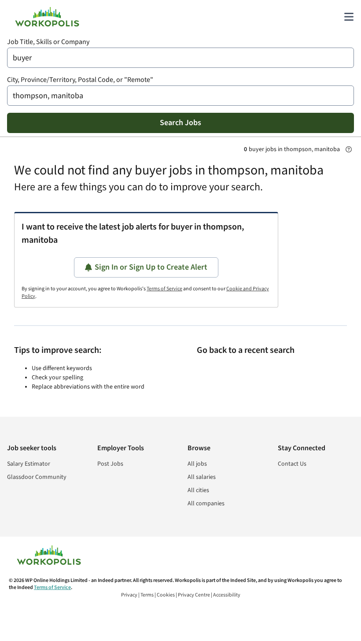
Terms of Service (164, 288)
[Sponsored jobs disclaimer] (348, 149)
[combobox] (180, 58)
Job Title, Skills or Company (48, 42)
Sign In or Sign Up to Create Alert (151, 267)
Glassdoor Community (36, 477)
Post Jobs (110, 464)
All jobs (197, 464)
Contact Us (292, 464)
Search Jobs (180, 123)
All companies (206, 504)
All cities (198, 490)
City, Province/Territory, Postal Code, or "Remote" (80, 80)
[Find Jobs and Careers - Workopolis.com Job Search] (47, 16)
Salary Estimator (28, 464)
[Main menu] (348, 16)
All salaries (202, 477)
